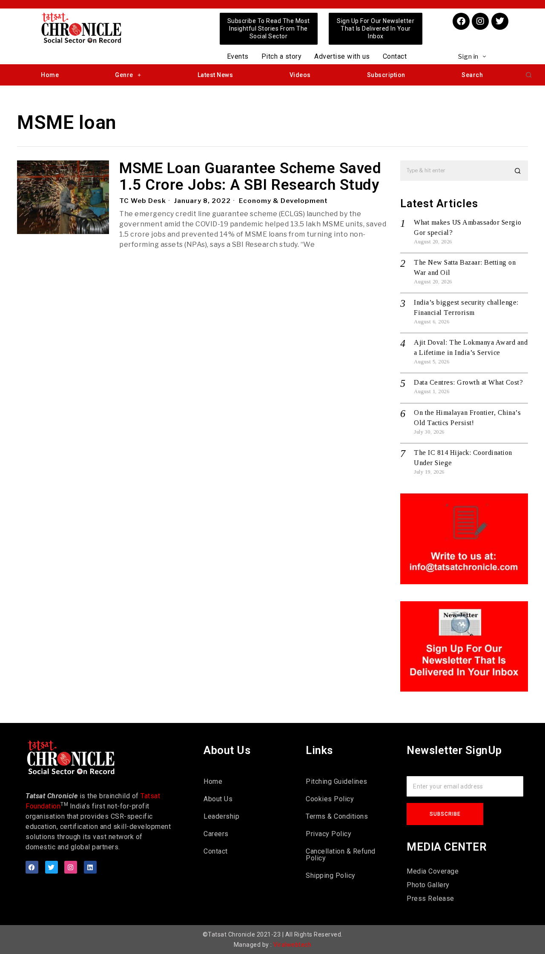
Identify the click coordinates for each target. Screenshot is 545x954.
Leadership (221, 816)
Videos (300, 74)
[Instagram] (480, 21)
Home (50, 74)
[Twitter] (499, 21)
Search (472, 74)
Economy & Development (283, 201)
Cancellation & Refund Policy (341, 854)
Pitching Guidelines (336, 781)
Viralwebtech (292, 944)
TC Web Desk (142, 201)
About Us (218, 799)
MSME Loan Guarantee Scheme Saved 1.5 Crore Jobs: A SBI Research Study (250, 176)
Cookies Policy (330, 799)
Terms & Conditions (337, 816)
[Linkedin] (90, 867)
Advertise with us (342, 56)
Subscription (386, 74)
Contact (395, 56)
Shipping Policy (331, 875)
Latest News (215, 74)
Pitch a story (281, 56)
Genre (124, 74)
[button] (528, 75)
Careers (216, 834)
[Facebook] (461, 21)
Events (238, 56)
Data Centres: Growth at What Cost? (468, 382)
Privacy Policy (328, 834)
